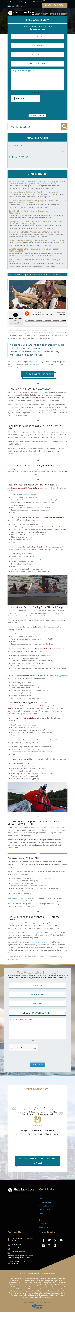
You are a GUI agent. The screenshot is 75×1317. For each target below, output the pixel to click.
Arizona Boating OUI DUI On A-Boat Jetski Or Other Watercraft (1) (32, 330)
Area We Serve (44, 1206)
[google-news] (55, 1246)
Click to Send (37, 115)
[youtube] (61, 1240)
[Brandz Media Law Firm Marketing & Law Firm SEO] (37, 1306)
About (41, 1213)
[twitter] (49, 1240)
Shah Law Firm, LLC (12, 330)
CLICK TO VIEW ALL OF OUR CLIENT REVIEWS (37, 1160)
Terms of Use (43, 1227)
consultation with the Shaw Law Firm (43, 364)
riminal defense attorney (39, 942)
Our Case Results (44, 1209)
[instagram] (49, 1246)
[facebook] (43, 1240)
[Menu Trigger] (70, 12)
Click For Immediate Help (37, 374)
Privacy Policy (43, 1223)
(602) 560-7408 (56, 5)
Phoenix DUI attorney (19, 898)
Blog (40, 1220)
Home (10, 275)
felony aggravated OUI (33, 932)
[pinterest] (55, 1240)
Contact (41, 1216)
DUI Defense (43, 1199)
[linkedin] (43, 1246)
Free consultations (53, 469)
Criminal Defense (45, 1202)
